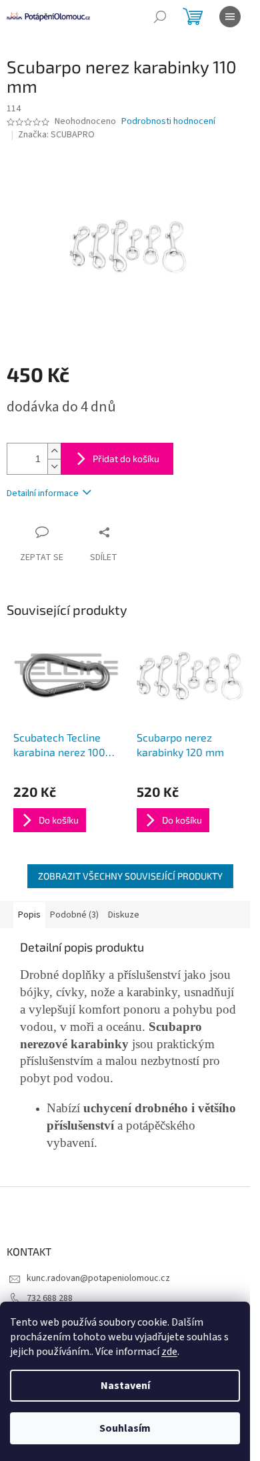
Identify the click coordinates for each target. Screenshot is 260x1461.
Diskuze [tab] (123, 915)
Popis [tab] (29, 915)
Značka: (56, 134)
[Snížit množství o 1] (54, 466)
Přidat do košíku (126, 458)
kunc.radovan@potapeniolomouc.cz (98, 1278)
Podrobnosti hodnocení (168, 121)
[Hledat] (160, 16)
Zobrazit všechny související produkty (130, 876)
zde (169, 1351)
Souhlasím (125, 1428)
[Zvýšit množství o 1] (54, 451)
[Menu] (230, 16)
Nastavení (125, 1385)
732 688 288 (50, 1298)
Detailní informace (43, 493)
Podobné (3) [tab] (74, 915)
